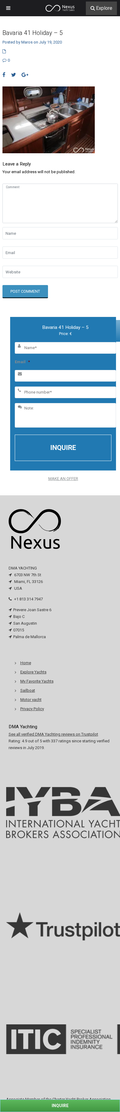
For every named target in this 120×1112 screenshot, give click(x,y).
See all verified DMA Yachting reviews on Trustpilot (53, 734)
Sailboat (27, 690)
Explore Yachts (33, 672)
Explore (104, 8)
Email (22, 362)
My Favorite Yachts (37, 681)
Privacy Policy (32, 708)
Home (25, 663)
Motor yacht (31, 699)
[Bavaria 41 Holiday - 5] (48, 119)
